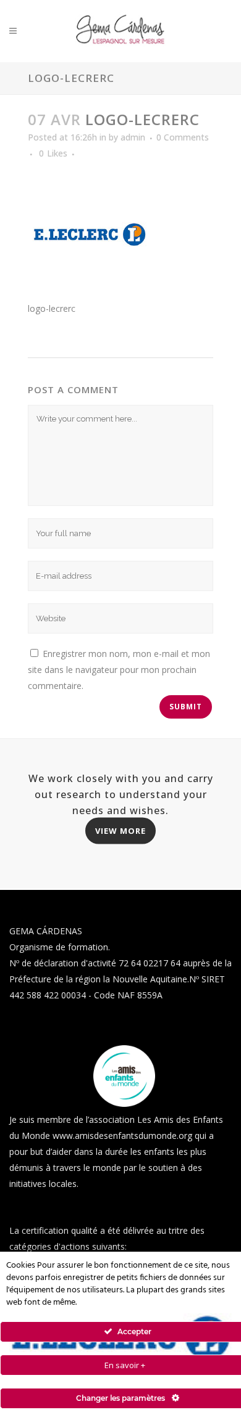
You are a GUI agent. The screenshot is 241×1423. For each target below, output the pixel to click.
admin (132, 137)
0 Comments (182, 137)
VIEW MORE (120, 830)
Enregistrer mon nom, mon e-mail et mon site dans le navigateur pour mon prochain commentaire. (119, 669)
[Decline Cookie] (225, 1258)
